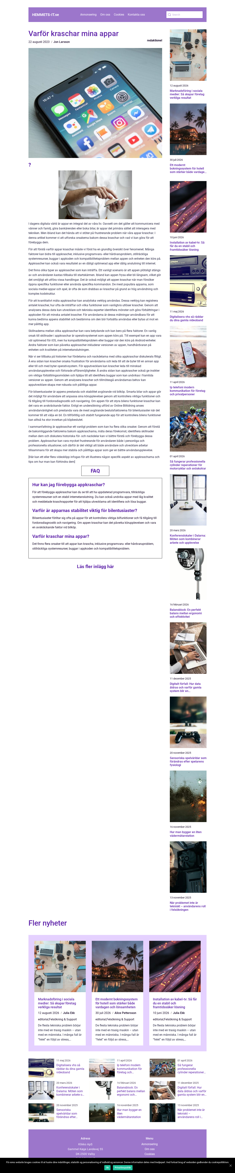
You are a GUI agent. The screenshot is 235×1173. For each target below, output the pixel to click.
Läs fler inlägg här (95, 566)
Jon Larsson (61, 42)
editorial (43, 1019)
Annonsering (88, 14)
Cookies (119, 14)
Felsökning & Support (63, 1019)
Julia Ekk (69, 1013)
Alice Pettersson (125, 1013)
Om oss (105, 14)
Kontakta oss (136, 14)
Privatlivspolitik (123, 1167)
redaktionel (154, 40)
